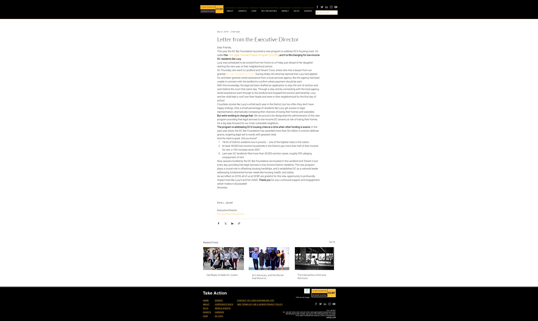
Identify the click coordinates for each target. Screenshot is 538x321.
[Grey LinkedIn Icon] (326, 7)
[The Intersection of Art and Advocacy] (314, 258)
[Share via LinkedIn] (232, 223)
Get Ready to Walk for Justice (222, 274)
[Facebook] (317, 7)
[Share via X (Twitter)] (225, 223)
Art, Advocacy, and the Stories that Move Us (268, 276)
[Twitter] (322, 7)
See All (332, 242)
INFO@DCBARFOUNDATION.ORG (323, 312)
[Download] (307, 291)
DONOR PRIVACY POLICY (271, 304)
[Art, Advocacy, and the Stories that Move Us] (269, 258)
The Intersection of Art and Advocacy (311, 276)
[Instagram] (331, 7)
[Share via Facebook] (218, 223)
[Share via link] (239, 223)
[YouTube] (336, 7)
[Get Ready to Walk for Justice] (223, 258)
